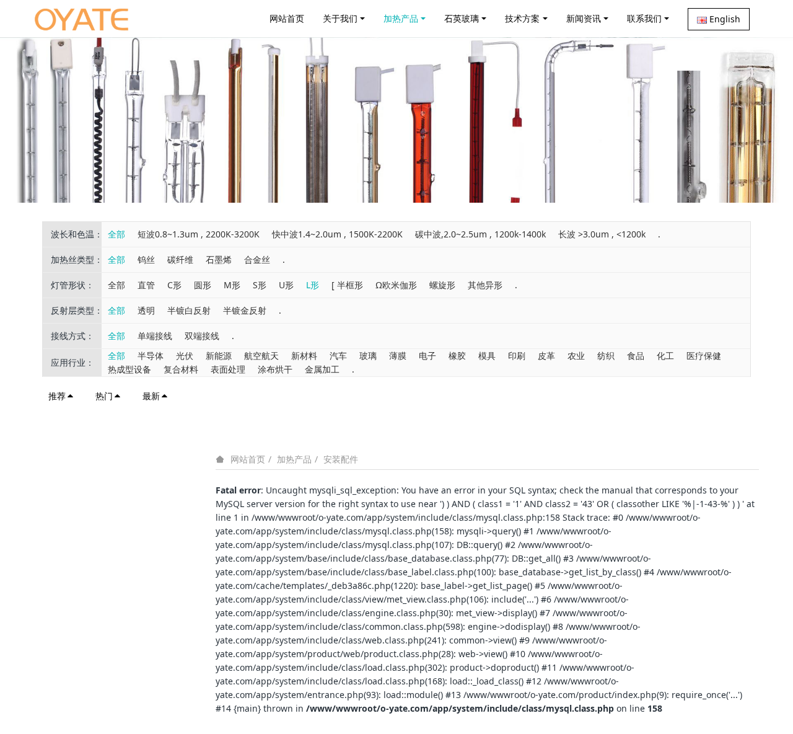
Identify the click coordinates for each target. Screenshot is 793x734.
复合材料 (181, 369)
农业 (576, 355)
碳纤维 (180, 259)
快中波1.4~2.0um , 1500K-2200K (337, 234)
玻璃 (368, 355)
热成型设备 (129, 369)
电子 (427, 355)
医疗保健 (703, 355)
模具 (487, 355)
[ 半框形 (347, 285)
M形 (232, 285)
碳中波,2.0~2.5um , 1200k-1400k (480, 234)
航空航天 (261, 355)
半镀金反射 (244, 310)
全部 (116, 234)
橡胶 (457, 355)
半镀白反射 (189, 310)
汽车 (338, 355)
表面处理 (228, 369)
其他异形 (485, 285)
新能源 (219, 355)
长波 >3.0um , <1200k (602, 234)
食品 (635, 355)
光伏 (184, 355)
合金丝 (257, 259)
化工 (665, 355)
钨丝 (146, 259)
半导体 (151, 355)
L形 (312, 285)
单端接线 (155, 336)
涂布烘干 (275, 369)
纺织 (606, 355)
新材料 (304, 355)
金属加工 (322, 369)
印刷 (516, 355)
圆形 (202, 285)
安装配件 (340, 459)
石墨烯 (219, 259)
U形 (286, 285)
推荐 (57, 396)
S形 (259, 285)
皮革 (546, 355)
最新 (151, 396)
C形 (174, 285)
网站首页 (286, 18)
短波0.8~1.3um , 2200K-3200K (199, 234)
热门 (104, 396)
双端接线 (202, 336)
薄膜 (397, 355)
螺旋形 (442, 285)
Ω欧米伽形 (396, 285)
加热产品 (294, 459)
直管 (146, 285)
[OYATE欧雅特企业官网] (81, 18)
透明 (146, 310)
